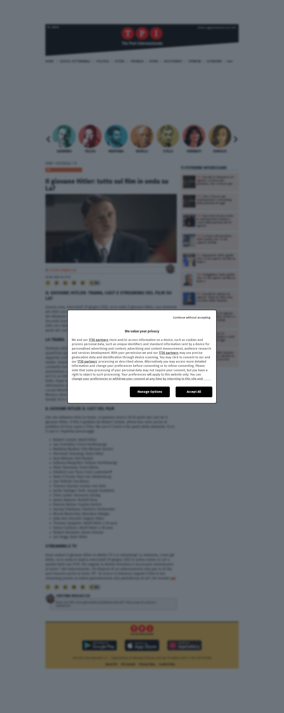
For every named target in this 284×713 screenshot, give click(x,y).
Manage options (150, 392)
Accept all (194, 392)
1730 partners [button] (98, 340)
